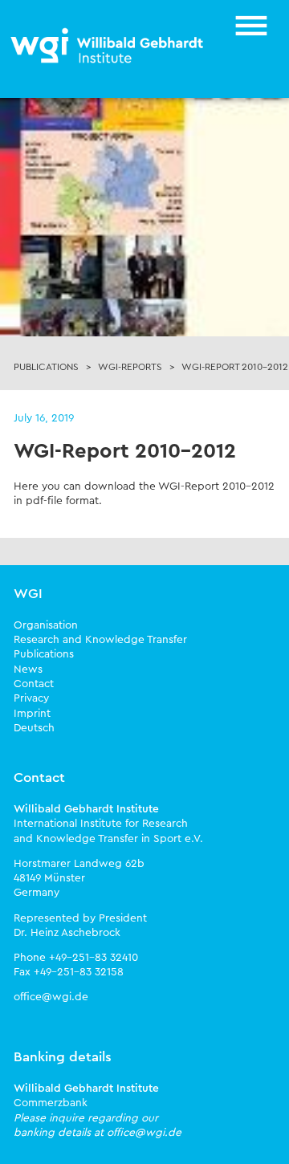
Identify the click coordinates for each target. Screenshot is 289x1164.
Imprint (32, 713)
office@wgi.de (51, 997)
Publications (44, 654)
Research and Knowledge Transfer (100, 639)
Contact (34, 684)
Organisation (46, 625)
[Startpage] (108, 46)
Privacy (31, 698)
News (28, 669)
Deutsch (34, 728)
